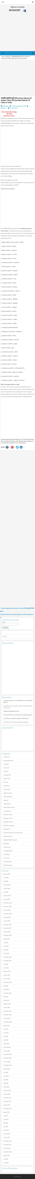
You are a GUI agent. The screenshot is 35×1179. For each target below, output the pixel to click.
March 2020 (6, 1000)
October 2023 (7, 932)
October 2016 (7, 1148)
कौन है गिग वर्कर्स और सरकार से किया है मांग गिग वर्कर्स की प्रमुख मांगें (18, 715)
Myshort (3, 108)
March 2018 (6, 1087)
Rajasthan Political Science (10, 840)
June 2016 (6, 1162)
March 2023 (6, 953)
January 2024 (7, 921)
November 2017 (7, 1101)
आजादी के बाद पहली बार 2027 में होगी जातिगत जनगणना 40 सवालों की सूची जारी (18, 701)
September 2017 (8, 1108)
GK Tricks (6, 782)
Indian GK (6, 800)
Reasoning (6, 843)
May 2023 (6, 950)
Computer (6, 764)
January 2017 (7, 1137)
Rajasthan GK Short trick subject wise (13, 832)
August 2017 (7, 1112)
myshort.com (17, 1176)
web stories (7, 858)
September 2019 (8, 1022)
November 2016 (7, 1144)
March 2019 (6, 1043)
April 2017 (6, 1126)
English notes (7, 778)
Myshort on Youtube (17, 7)
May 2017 (6, 1123)
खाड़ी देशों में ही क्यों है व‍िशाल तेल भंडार (11, 711)
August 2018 (7, 1069)
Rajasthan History (8, 836)
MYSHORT (15, 10)
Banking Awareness (9, 760)
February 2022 (7, 971)
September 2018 (8, 1065)
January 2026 (7, 888)
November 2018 (7, 1058)
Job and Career (7, 811)
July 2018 (6, 1072)
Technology (6, 854)
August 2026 (7, 874)
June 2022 (6, 968)
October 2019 (7, 1018)
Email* (3, 622)
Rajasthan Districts (8, 822)
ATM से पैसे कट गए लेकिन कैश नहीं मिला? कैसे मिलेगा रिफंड (16, 718)
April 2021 (6, 986)
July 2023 (6, 942)
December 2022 (7, 957)
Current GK (6, 768)
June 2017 (6, 1119)
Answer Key (7, 757)
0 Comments (14, 108)
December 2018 (7, 1054)
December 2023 (7, 924)
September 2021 (8, 982)
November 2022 (7, 960)
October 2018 (7, 1061)
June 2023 (6, 946)
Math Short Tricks (8, 814)
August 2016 (7, 1155)
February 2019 (7, 1047)
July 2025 (6, 892)
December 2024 (7, 903)
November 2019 (7, 1014)
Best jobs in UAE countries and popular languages (16, 722)
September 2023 (8, 935)
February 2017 (7, 1134)
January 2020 (7, 1007)
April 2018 (6, 1083)
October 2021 (7, 978)
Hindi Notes (7, 786)
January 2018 (7, 1094)
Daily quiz (8, 56)
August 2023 (7, 939)
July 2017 (6, 1116)
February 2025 (7, 895)
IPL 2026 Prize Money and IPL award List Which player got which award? (18, 706)
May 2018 (6, 1079)
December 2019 (7, 1011)
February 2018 (7, 1090)
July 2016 (6, 1159)
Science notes (7, 847)
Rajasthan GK (7, 829)
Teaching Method (8, 851)
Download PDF (7, 775)
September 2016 (8, 1152)
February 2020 (7, 1004)
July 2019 (6, 1029)
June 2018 (6, 1076)
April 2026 (6, 881)
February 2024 (7, 917)
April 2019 (6, 1040)
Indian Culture (7, 789)
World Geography (8, 865)
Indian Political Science (9, 807)
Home (3, 56)
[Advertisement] (17, 32)
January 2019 (7, 1051)
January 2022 (7, 975)
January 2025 (7, 899)
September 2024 (8, 913)
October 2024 (7, 910)
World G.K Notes (8, 861)
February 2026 (7, 885)
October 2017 (7, 1105)
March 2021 (6, 989)
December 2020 (7, 993)
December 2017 (7, 1097)
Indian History (7, 804)
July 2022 (6, 964)
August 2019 (7, 1025)
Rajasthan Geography (9, 825)
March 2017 (6, 1130)
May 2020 (6, 996)
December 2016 (7, 1141)
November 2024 (7, 906)
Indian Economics (8, 793)
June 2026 (6, 877)
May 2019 (6, 1036)
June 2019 (6, 1033)
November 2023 (7, 928)
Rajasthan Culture (8, 818)
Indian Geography (8, 796)
